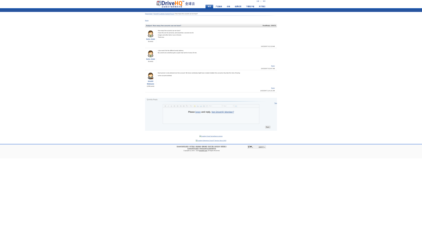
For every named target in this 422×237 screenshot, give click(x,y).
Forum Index (149, 14)
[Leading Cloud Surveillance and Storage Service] (211, 136)
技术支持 (217, 146)
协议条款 (198, 146)
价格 (228, 6)
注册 (257, 1)
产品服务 (219, 6)
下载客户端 (250, 6)
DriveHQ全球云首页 (182, 146)
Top (275, 103)
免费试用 (238, 6)
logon (198, 112)
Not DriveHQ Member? (223, 112)
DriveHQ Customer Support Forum (164, 14)
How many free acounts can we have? (186, 14)
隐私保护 (204, 146)
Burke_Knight (150, 39)
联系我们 (223, 146)
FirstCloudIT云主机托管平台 (208, 148)
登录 (264, 1)
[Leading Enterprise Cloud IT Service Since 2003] (211, 140)
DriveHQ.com (203, 150)
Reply (147, 20)
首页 (209, 6)
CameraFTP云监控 (193, 148)
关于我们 (262, 6)
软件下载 (211, 146)
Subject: (149, 25)
